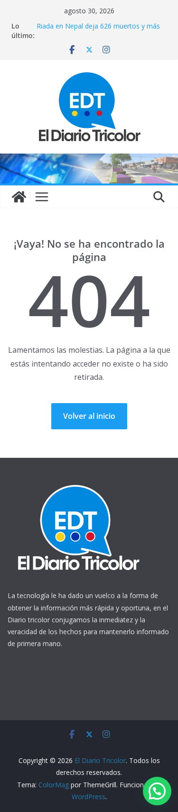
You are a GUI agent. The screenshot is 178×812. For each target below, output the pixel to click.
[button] (157, 791)
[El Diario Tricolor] (19, 196)
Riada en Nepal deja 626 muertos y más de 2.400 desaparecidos (98, 30)
